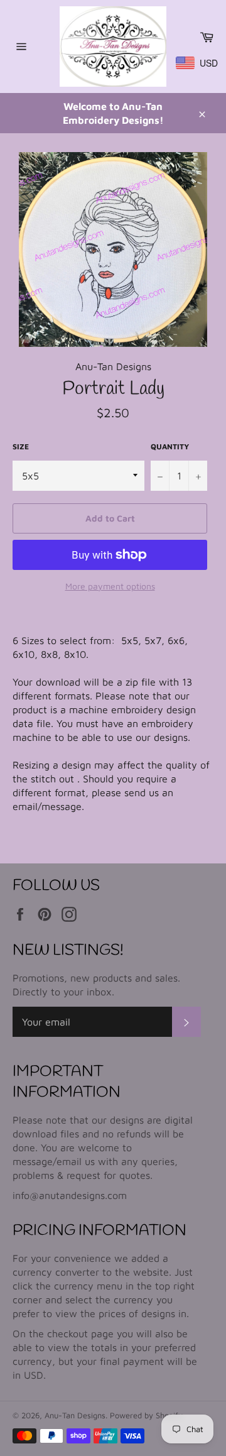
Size (21, 446)
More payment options (110, 586)
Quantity (170, 446)
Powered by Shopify (146, 1415)
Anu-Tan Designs (75, 1415)
